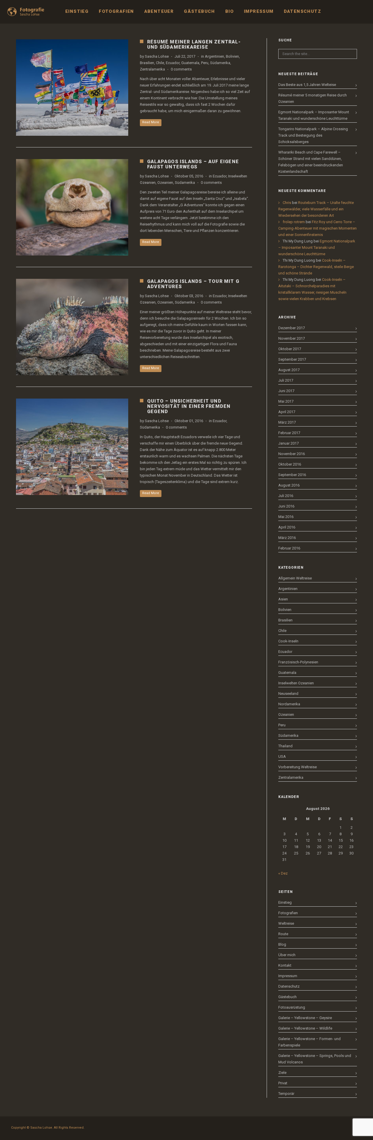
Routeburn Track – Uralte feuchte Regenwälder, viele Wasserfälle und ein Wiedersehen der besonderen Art (316, 209)
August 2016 (289, 485)
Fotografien (288, 913)
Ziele (282, 1072)
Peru (204, 63)
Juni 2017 (286, 391)
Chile (160, 63)
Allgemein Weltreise (295, 578)
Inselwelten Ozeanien (296, 683)
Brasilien (147, 63)
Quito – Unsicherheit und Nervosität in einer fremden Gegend (189, 406)
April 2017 (286, 412)
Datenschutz (289, 986)
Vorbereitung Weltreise (297, 767)
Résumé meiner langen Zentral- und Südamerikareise (194, 44)
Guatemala (190, 63)
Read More (150, 122)
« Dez (283, 873)
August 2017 (289, 370)
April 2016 (286, 527)
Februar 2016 (289, 548)
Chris (287, 202)
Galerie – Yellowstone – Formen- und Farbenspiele (309, 1042)
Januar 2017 (288, 443)
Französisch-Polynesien (298, 662)
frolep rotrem (294, 222)
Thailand (285, 746)
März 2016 (287, 537)
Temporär (286, 1093)
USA (282, 756)
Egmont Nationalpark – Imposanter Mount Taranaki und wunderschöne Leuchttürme (313, 115)
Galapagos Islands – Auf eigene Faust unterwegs (193, 164)
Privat (282, 1083)
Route (283, 934)
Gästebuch (287, 997)
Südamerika (220, 63)
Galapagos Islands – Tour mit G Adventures (193, 284)
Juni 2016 (286, 506)
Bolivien (232, 56)
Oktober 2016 (289, 464)
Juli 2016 (285, 496)
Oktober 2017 (289, 349)
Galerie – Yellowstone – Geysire (305, 1018)
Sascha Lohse (157, 56)
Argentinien (214, 56)
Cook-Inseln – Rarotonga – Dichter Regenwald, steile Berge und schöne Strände (316, 266)
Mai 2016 (285, 517)
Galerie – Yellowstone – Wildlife (305, 1028)
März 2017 (287, 422)
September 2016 (292, 475)
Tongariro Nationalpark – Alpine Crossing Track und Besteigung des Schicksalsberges (313, 135)
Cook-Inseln (288, 641)
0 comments (181, 69)
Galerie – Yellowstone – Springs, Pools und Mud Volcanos (314, 1058)
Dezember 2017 (291, 328)
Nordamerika (289, 704)
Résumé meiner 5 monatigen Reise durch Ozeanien (312, 98)
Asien (283, 599)
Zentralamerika (152, 69)
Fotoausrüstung (291, 1007)
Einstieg (285, 902)
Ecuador (173, 63)
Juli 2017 (285, 380)
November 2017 (291, 338)
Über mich (286, 955)
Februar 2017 (289, 433)
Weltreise (286, 923)
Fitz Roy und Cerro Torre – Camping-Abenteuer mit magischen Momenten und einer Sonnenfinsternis (317, 228)
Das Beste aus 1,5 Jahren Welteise (307, 84)
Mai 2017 (285, 401)
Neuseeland (288, 693)
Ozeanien (165, 182)
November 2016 (291, 454)
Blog (282, 944)
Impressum (287, 976)
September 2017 (292, 359)
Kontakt (284, 965)
